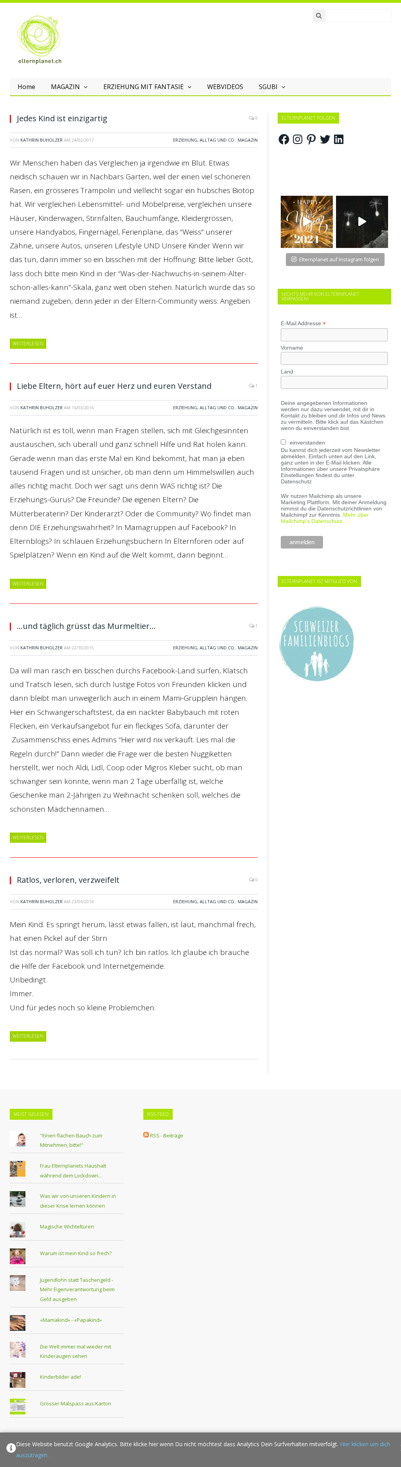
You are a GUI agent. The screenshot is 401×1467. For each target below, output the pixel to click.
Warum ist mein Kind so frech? (76, 1253)
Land (287, 371)
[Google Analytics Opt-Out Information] (11, 1449)
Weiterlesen (28, 343)
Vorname (292, 347)
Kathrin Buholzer (41, 140)
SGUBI (268, 86)
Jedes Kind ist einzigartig (62, 118)
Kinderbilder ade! (60, 1376)
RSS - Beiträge (166, 1135)
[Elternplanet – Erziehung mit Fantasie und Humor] (39, 40)
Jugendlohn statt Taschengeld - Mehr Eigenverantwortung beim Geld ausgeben (77, 1289)
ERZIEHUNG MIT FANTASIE (143, 86)
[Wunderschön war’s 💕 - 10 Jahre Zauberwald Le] (362, 222)
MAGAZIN (65, 86)
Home (26, 86)
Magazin (248, 140)
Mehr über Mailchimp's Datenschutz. (325, 518)
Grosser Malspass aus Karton (75, 1403)
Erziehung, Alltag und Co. (204, 140)
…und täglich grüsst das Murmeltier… (86, 626)
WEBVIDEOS (225, 86)
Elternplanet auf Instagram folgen (339, 259)
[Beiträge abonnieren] (146, 1135)
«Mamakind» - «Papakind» (71, 1319)
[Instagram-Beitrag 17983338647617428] (307, 222)
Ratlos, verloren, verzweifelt (68, 880)
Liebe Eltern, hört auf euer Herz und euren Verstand (114, 386)
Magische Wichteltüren (67, 1226)
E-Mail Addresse (303, 323)
